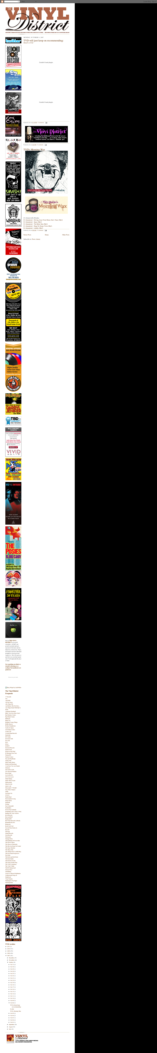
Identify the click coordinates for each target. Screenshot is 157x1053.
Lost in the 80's (9, 775)
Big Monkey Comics (10, 715)
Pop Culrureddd (9, 806)
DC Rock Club (9, 738)
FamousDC (8, 755)
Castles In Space (9, 728)
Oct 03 (12, 1018)
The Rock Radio (9, 859)
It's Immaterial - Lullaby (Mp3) (33, 228)
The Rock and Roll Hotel (11, 857)
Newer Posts (27, 235)
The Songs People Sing (11, 862)
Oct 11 (12, 996)
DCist (6, 744)
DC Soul (7, 740)
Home (47, 235)
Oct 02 (12, 1020)
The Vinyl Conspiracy (11, 864)
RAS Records (8, 815)
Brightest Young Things (11, 722)
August (11, 1027)
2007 (8, 955)
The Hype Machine (10, 848)
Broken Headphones (10, 726)
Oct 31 (12, 964)
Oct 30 (12, 967)
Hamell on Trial (28, 43)
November (12, 960)
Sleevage (7, 831)
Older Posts (65, 235)
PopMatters (8, 808)
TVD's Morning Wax (15, 1011)
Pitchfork (7, 802)
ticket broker (17, 433)
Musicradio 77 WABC (11, 788)
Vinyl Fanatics (9, 879)
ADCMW (7, 700)
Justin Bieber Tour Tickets (13, 442)
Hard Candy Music (10, 762)
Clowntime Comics (10, 729)
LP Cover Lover (9, 777)
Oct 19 (12, 982)
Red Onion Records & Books (12, 820)
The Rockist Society (10, 860)
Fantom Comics (9, 757)
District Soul (8, 749)
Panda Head (8, 797)
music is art (8, 786)
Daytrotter (7, 735)
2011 (8, 946)
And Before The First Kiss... (12, 706)
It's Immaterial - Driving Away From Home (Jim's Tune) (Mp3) (43, 220)
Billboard (7, 718)
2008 (8, 953)
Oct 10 (12, 998)
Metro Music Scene (10, 780)
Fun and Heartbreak (10, 759)
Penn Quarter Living (10, 799)
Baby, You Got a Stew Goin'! (12, 713)
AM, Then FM (9, 704)
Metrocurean (8, 782)
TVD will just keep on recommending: (15, 1006)
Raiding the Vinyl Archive (12, 813)
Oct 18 (12, 985)
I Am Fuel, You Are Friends (12, 766)
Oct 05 (12, 1013)
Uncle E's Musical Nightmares (13, 873)
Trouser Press (8, 869)
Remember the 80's (10, 822)
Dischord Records (10, 748)
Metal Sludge (8, 778)
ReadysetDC (8, 819)
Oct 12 (12, 994)
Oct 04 (12, 1015)
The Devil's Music (10, 842)
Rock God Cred (9, 826)
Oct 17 (12, 987)
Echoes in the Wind (10, 751)
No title (12, 1009)
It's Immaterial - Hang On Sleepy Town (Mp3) (37, 226)
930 (6, 698)
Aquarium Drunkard (10, 711)
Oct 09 (12, 1000)
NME (6, 791)
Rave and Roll (8, 817)
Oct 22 (12, 980)
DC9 (6, 742)
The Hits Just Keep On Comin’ (13, 846)
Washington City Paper (11, 880)
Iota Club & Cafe (9, 769)
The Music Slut (9, 850)
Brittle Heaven (9, 724)
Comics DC (8, 731)
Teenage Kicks (9, 839)
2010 (8, 949)
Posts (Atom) (36, 239)
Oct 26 (12, 971)
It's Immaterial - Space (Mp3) (32, 222)
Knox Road (8, 773)
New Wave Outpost (10, 789)
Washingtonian (9, 882)
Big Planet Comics (10, 717)
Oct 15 (12, 991)
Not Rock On (8, 793)
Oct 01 (12, 1022)
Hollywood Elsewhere (11, 764)
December (11, 958)
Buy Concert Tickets (13, 429)
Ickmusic (7, 768)
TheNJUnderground (10, 868)
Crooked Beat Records (11, 733)
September (12, 1024)
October (11, 962)
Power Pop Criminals (10, 809)
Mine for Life (8, 784)
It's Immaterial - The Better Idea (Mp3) (35, 224)
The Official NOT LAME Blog (13, 851)
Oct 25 (12, 973)
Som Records (8, 835)
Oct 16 (12, 989)
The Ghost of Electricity (11, 844)
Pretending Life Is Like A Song (13, 811)
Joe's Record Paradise (10, 771)
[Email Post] (46, 122)
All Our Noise (9, 702)
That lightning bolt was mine (12, 840)
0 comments (41, 122)
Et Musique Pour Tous (11, 753)
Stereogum (8, 837)
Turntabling (8, 871)
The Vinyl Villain (9, 866)
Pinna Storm (8, 800)
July (10, 1029)
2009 (8, 951)
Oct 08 (12, 1003)
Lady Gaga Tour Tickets (13, 440)
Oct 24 (12, 976)
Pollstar (7, 804)
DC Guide (8, 737)
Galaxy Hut (8, 760)
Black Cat (7, 720)
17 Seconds (8, 697)
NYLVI (7, 795)
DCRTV (7, 746)
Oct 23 (12, 978)
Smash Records (9, 833)
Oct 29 (12, 969)
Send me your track (13, 677)
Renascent (7, 824)
